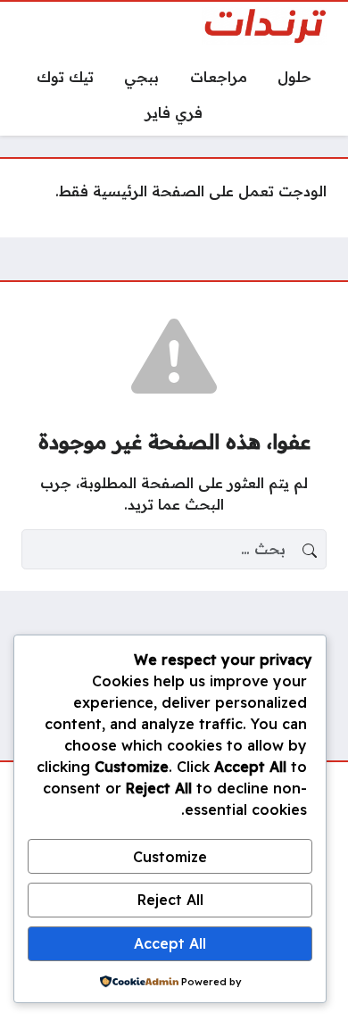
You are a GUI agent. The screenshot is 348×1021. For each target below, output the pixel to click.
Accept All (170, 943)
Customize (170, 857)
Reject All (170, 900)
